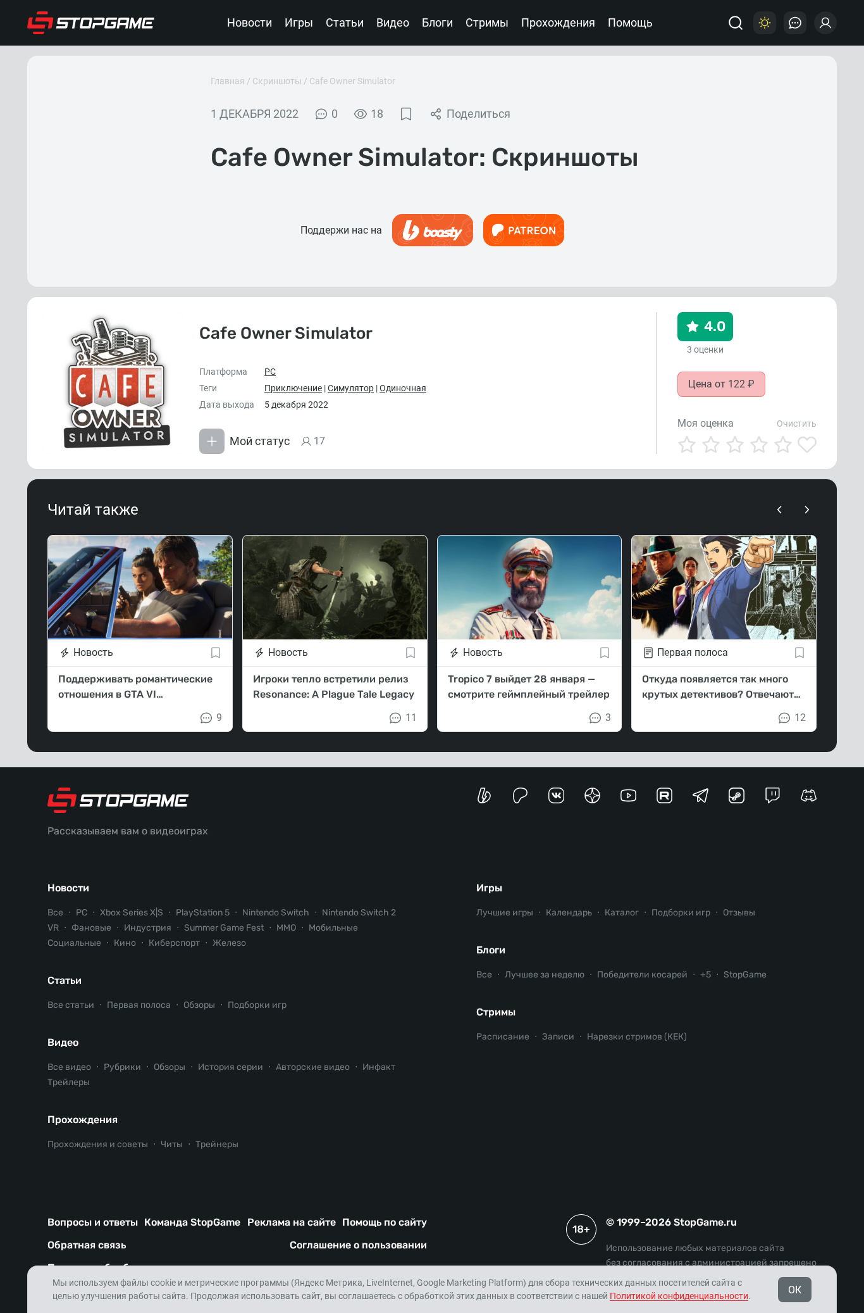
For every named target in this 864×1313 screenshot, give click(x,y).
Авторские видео (313, 1067)
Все (55, 912)
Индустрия (147, 927)
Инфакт (378, 1067)
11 (411, 718)
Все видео (69, 1067)
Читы (172, 1144)
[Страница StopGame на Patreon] (520, 795)
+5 (705, 974)
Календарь (569, 912)
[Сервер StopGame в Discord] (809, 795)
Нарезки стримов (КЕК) (637, 1036)
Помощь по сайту (384, 1222)
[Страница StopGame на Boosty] (484, 795)
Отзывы (739, 912)
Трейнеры (216, 1144)
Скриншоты (277, 81)
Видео (392, 22)
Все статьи (70, 1005)
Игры (299, 22)
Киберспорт (174, 943)
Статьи (345, 22)
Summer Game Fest (224, 927)
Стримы (487, 22)
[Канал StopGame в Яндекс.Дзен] (592, 795)
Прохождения (558, 22)
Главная (228, 81)
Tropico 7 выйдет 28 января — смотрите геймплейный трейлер (529, 686)
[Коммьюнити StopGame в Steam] (736, 795)
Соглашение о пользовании (358, 1245)
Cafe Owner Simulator (352, 81)
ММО (286, 927)
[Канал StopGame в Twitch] (773, 795)
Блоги (437, 22)
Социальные (74, 943)
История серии (230, 1067)
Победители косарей (642, 974)
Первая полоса (139, 1005)
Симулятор (351, 388)
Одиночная (403, 388)
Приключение (293, 388)
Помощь (630, 22)
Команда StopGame (192, 1222)
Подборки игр (257, 1005)
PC (270, 372)
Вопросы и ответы (92, 1222)
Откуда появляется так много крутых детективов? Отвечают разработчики (718, 687)
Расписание (502, 1036)
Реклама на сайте (291, 1222)
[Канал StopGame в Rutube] (664, 795)
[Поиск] (735, 23)
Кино (125, 943)
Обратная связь (86, 1245)
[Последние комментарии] (795, 22)
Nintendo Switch (275, 912)
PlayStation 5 (203, 912)
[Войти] (825, 22)
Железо (229, 943)
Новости (249, 22)
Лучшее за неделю (544, 974)
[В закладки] (406, 114)
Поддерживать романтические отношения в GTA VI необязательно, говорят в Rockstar (135, 687)
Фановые (91, 927)
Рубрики (122, 1067)
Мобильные (333, 927)
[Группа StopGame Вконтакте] (556, 795)
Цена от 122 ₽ (721, 384)
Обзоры (199, 1005)
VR (53, 927)
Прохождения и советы (97, 1144)
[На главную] (91, 22)
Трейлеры (68, 1082)
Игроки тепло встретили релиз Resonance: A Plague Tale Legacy (333, 686)
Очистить (797, 423)
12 (800, 718)
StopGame (745, 974)
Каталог (622, 912)
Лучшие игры (504, 912)
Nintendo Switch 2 (359, 912)
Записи (558, 1036)
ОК (794, 1290)
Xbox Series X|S (131, 912)
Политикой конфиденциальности (679, 1296)
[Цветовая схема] (764, 22)
